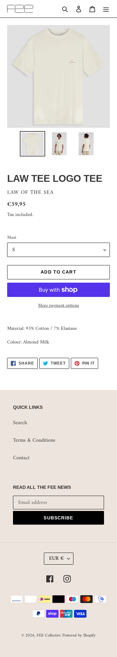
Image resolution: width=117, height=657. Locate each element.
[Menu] (106, 9)
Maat (11, 237)
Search (20, 422)
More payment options (58, 305)
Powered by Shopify (79, 635)
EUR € (56, 558)
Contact (21, 458)
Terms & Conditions (34, 440)
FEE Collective (49, 635)
